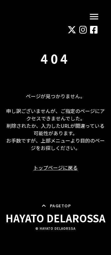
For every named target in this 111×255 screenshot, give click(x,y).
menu (94, 16)
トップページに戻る (55, 167)
